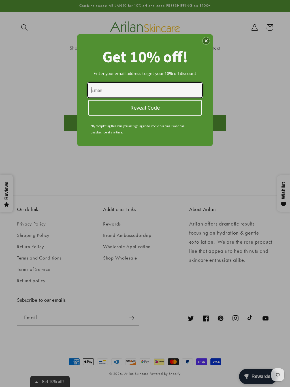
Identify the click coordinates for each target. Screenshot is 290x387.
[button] (206, 40)
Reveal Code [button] (145, 107)
